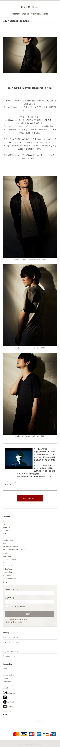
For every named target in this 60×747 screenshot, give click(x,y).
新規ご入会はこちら (13, 622)
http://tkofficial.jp (10, 485)
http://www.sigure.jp (10, 482)
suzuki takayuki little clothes (14, 550)
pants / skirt (7, 572)
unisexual (6, 530)
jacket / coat (7, 569)
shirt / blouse (8, 556)
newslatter (7, 681)
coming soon (8, 540)
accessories (7, 575)
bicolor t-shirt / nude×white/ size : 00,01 (30, 348)
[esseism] (30, 7)
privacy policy (8, 675)
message (6, 553)
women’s (6, 527)
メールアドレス (11, 589)
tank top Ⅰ (9, 647)
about (5, 668)
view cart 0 (36, 14)
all (4, 521)
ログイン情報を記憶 (16, 606)
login (45, 14)
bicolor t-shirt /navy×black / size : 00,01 (30, 436)
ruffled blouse (10, 656)
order (5, 672)
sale (4, 543)
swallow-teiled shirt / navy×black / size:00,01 (30, 259)
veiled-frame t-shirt (12, 637)
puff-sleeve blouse (12, 651)
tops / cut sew (8, 566)
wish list (25, 14)
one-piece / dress (9, 559)
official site (7, 711)
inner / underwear (9, 578)
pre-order (6, 537)
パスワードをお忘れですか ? (16, 619)
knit (4, 562)
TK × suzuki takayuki (11, 546)
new (4, 524)
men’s (5, 534)
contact (6, 678)
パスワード (10, 598)
